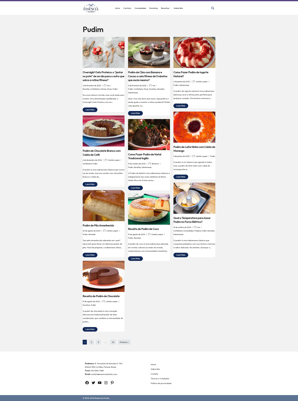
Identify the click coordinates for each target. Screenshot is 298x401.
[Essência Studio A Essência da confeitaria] (92, 8)
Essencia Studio (102, 398)
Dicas (109, 89)
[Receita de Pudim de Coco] (149, 209)
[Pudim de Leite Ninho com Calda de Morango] (194, 127)
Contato (127, 8)
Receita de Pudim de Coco (143, 229)
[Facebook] (87, 383)
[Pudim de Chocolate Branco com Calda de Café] (103, 131)
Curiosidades (140, 8)
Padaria (197, 231)
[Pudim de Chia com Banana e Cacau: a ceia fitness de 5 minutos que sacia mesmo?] (149, 52)
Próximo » (124, 342)
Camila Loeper (202, 81)
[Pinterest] (112, 383)
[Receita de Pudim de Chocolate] (103, 276)
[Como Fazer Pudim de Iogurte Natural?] (194, 52)
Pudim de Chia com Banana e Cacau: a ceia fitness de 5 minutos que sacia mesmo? (147, 76)
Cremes (103, 89)
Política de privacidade (161, 383)
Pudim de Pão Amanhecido (98, 225)
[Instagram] (106, 383)
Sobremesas (133, 93)
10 (113, 342)
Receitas (86, 89)
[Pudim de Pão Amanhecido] (103, 205)
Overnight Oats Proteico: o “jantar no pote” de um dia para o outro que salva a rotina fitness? (103, 76)
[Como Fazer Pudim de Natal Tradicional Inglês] (149, 134)
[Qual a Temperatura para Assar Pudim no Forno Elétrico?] (194, 198)
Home (153, 364)
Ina (108, 85)
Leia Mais (89, 110)
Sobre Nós (178, 8)
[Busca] (212, 8)
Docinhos (153, 8)
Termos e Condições (160, 378)
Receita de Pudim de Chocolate (101, 296)
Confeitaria (94, 89)
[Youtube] (100, 383)
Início (117, 8)
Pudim (115, 89)
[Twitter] (93, 383)
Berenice (155, 164)
